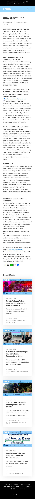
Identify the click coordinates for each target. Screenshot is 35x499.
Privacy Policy (23, 484)
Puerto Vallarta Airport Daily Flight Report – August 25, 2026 (15, 455)
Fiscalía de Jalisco (13, 371)
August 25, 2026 (11, 298)
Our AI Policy (26, 486)
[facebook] (17, 2)
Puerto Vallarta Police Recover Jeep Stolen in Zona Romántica (15, 303)
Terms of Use (10, 484)
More (7, 24)
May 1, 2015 (9, 22)
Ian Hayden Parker (21, 22)
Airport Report (12, 471)
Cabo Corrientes (13, 422)
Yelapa (8, 423)
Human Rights (24, 371)
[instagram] (27, 2)
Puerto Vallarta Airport (15, 473)
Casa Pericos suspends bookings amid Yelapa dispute (16, 405)
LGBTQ (7, 373)
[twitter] (20, 2)
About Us (14, 488)
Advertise (23, 4)
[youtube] (23, 2)
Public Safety (12, 320)
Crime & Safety (12, 318)
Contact (22, 488)
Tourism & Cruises (13, 420)
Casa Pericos (22, 422)
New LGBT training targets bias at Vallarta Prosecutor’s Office (17, 354)
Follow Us (16, 4)
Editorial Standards (12, 486)
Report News (10, 4)
